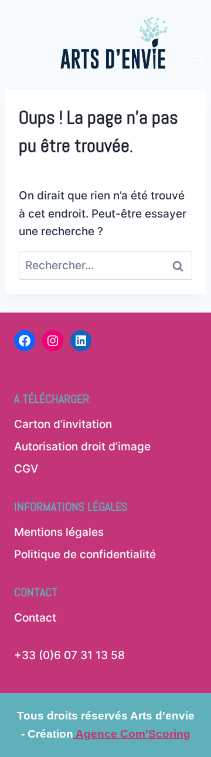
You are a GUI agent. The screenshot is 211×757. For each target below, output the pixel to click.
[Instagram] (52, 340)
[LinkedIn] (80, 340)
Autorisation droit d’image (82, 446)
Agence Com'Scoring (131, 734)
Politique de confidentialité (85, 554)
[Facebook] (24, 340)
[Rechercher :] (105, 265)
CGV (26, 469)
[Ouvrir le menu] (198, 36)
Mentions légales (59, 532)
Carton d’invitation (63, 424)
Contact (35, 617)
